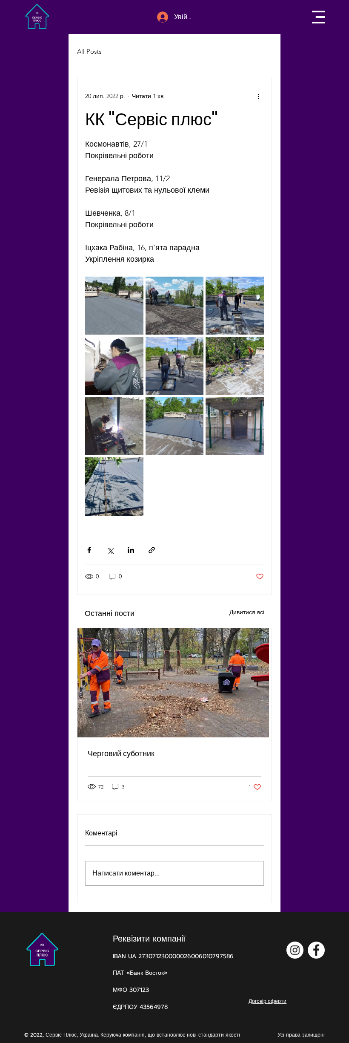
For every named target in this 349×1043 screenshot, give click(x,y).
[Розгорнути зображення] (114, 306)
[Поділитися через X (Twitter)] (110, 550)
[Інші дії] (259, 96)
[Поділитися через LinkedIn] (131, 550)
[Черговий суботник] (174, 682)
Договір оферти (267, 1001)
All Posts (89, 51)
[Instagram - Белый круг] (294, 950)
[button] (318, 17)
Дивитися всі (246, 612)
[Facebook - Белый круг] (316, 950)
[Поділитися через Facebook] (89, 550)
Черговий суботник (121, 753)
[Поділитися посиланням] (152, 550)
